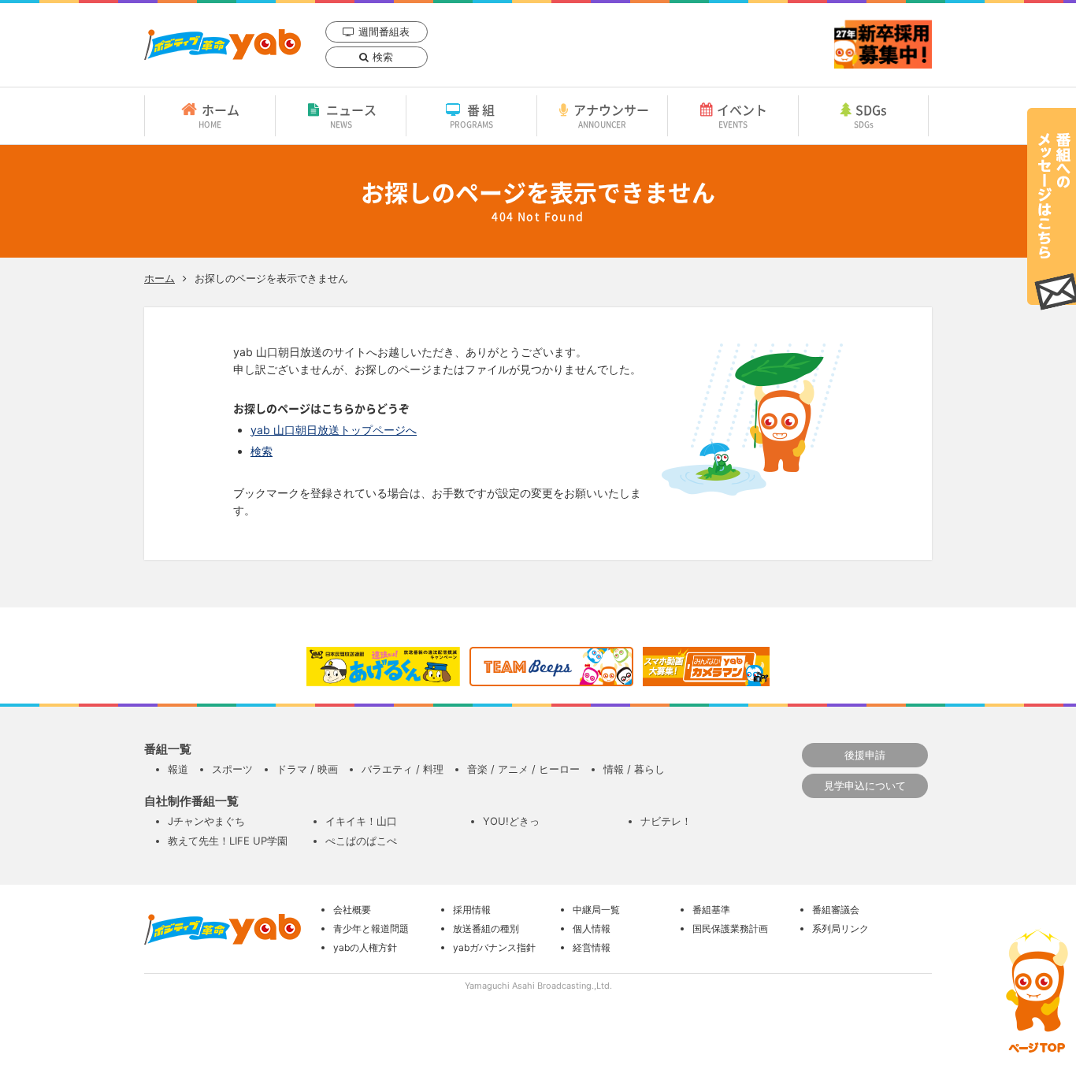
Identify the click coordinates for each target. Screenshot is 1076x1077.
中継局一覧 (596, 909)
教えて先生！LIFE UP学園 (228, 840)
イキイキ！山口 (361, 821)
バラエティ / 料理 (402, 769)
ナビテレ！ (666, 821)
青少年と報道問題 (371, 928)
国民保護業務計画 (730, 928)
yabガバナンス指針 (494, 947)
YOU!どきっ (511, 821)
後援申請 (864, 754)
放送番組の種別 (486, 928)
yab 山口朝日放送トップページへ (333, 429)
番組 (474, 115)
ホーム (219, 115)
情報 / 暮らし (634, 769)
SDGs (871, 115)
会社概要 (352, 909)
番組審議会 (835, 909)
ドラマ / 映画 (307, 769)
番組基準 (711, 909)
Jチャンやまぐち (206, 821)
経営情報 (591, 947)
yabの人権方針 (365, 947)
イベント (742, 115)
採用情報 (472, 909)
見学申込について (865, 785)
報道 (178, 769)
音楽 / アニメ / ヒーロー (523, 769)
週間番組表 (384, 31)
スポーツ (232, 769)
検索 (383, 56)
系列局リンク (840, 928)
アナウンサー (611, 115)
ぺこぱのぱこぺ (361, 840)
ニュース (351, 115)
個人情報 (591, 928)
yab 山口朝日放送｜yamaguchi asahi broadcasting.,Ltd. (222, 44)
